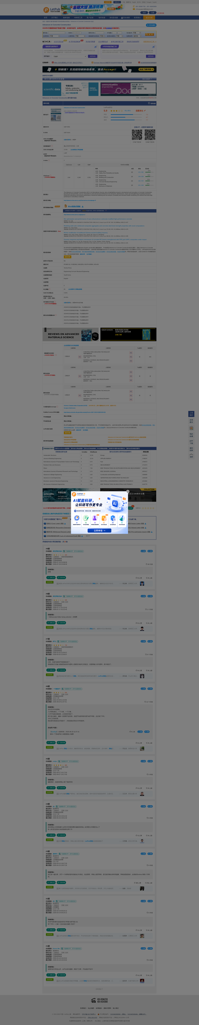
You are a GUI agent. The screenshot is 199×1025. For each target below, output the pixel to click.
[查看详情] (99, 512)
